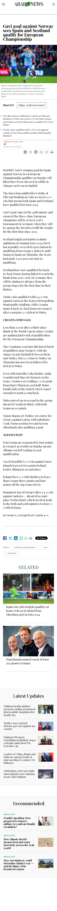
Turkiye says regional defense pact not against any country (19, 726)
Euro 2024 (11, 553)
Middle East (9, 814)
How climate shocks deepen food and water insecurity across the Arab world (19, 844)
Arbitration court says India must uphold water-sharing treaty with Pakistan (19, 773)
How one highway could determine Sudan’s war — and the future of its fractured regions (18, 865)
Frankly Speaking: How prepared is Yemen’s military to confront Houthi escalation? (19, 822)
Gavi (45, 547)
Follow (42, 538)
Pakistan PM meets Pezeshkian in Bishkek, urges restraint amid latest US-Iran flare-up (20, 742)
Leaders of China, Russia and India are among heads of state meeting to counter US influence (20, 758)
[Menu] (3, 4)
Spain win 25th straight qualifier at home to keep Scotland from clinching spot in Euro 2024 (27, 610)
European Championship (25, 547)
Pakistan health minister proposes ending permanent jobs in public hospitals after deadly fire (20, 711)
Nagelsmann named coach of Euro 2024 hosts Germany (27, 661)
